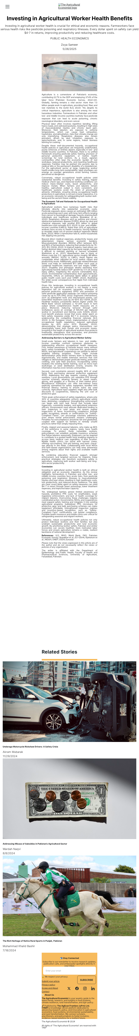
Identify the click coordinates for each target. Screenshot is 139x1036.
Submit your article (50, 981)
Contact (45, 991)
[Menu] (7, 6)
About (55, 988)
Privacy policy (48, 984)
